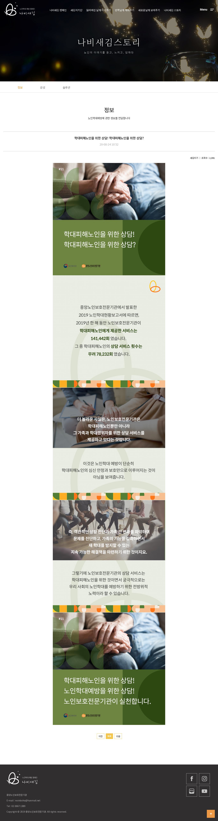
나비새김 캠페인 (58, 10)
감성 (42, 87)
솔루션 (66, 87)
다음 (118, 736)
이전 (101, 736)
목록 (109, 736)
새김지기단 (76, 10)
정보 (20, 87)
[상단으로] (211, 814)
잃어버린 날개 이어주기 (98, 10)
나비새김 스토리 (172, 10)
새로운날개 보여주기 (149, 10)
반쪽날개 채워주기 (124, 10)
